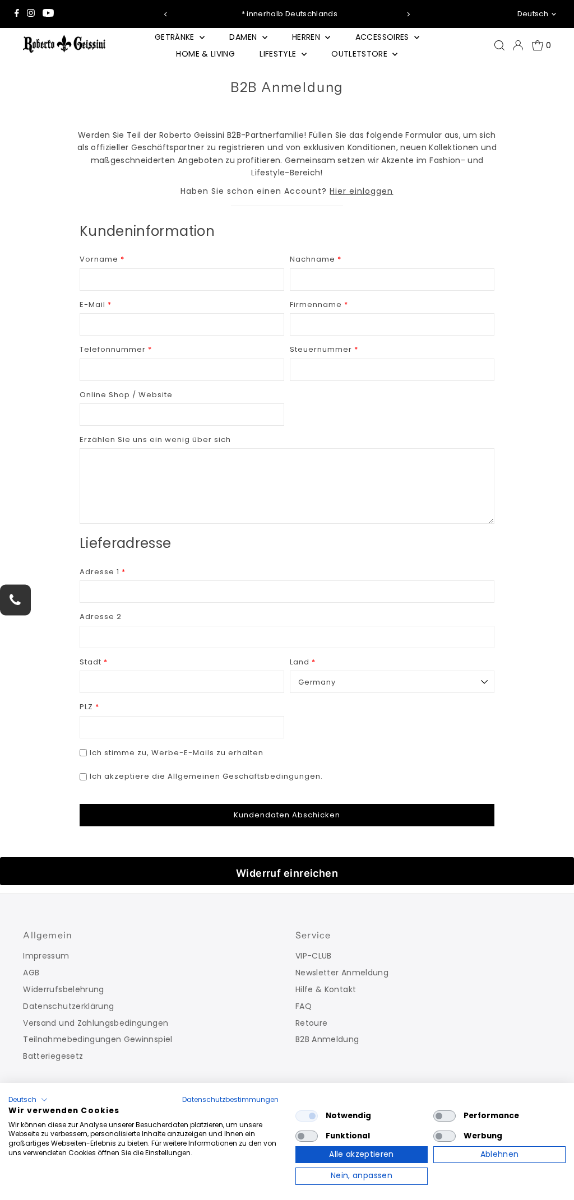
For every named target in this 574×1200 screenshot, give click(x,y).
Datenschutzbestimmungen (230, 1099)
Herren (307, 37)
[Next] (407, 14)
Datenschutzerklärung (68, 1006)
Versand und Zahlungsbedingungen (95, 1023)
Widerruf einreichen (287, 873)
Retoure (311, 1023)
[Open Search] (499, 45)
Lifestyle (279, 53)
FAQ (303, 1006)
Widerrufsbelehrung (63, 989)
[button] (28, 1100)
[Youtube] (48, 14)
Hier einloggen (361, 191)
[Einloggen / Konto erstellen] (518, 45)
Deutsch (532, 13)
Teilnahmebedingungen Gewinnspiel (97, 1039)
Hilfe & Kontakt (325, 989)
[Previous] (166, 14)
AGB (31, 972)
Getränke (176, 37)
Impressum (46, 955)
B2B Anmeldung (327, 1039)
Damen (244, 37)
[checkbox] (306, 1116)
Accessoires (383, 37)
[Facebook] (17, 14)
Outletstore (360, 53)
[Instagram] (31, 14)
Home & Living (205, 53)
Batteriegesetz (53, 1056)
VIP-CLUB (313, 955)
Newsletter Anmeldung (341, 972)
